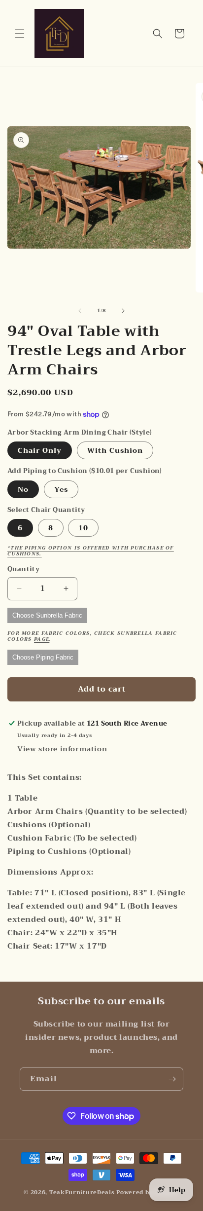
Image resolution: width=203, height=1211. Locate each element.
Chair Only (40, 450)
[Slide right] (123, 311)
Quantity (23, 569)
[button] (20, 33)
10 (83, 528)
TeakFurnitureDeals (82, 1192)
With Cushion (115, 450)
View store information (62, 749)
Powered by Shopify (147, 1192)
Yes (61, 489)
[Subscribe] (172, 1079)
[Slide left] (80, 311)
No (23, 489)
